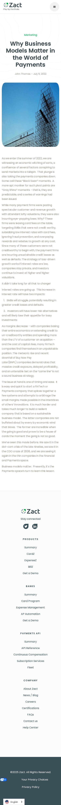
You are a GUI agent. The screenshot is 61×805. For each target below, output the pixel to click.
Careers (30, 702)
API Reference (30, 648)
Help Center (30, 727)
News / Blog (30, 695)
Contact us (30, 721)
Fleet (30, 667)
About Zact (30, 689)
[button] (54, 6)
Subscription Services (30, 661)
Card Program (30, 601)
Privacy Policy (30, 787)
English (14, 802)
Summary (30, 547)
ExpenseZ (30, 560)
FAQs (30, 714)
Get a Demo (30, 573)
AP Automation (30, 614)
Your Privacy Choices (34, 779)
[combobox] (14, 802)
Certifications (30, 708)
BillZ (30, 567)
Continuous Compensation (30, 654)
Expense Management (30, 607)
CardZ (30, 554)
